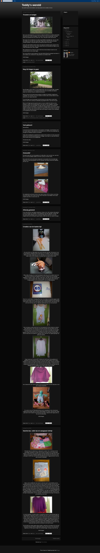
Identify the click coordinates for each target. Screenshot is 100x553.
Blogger (58, 550)
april (67, 39)
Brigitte (71, 52)
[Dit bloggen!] (47, 60)
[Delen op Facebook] (50, 60)
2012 (66, 42)
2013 (66, 30)
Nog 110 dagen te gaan (31, 69)
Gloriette (44, 117)
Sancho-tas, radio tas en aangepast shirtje (37, 431)
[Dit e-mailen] (46, 60)
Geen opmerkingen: (40, 60)
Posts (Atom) (44, 542)
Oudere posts (56, 538)
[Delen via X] (48, 60)
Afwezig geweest (29, 210)
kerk (47, 117)
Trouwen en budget (29, 15)
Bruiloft (33, 62)
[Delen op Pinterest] (51, 60)
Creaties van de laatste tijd (32, 227)
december (68, 31)
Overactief (26, 153)
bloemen (27, 117)
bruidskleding (28, 62)
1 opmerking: (38, 145)
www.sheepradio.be (47, 489)
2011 (66, 43)
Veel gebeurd (27, 125)
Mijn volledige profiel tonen (71, 55)
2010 (66, 45)
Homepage (38, 538)
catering (40, 117)
